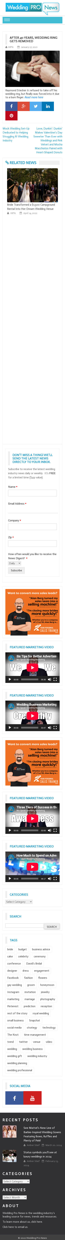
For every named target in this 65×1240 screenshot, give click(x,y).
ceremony (40, 956)
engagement (41, 970)
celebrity (23, 956)
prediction (29, 1006)
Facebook (13, 977)
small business (15, 1020)
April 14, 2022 (30, 213)
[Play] (10, 679)
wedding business (32, 1049)
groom (31, 985)
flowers (42, 977)
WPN (10, 47)
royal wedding (41, 1013)
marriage (30, 999)
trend (10, 1041)
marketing (13, 999)
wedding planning (17, 1063)
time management (35, 1034)
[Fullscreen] (55, 679)
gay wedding (14, 985)
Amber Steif (33, 1145)
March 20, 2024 (54, 1145)
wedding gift (14, 1056)
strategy (32, 1027)
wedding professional (19, 1070)
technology (49, 1027)
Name (12, 486)
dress (26, 970)
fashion (28, 977)
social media (14, 1027)
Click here (8, 1227)
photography (47, 999)
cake (10, 956)
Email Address (17, 503)
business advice (41, 949)
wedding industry (37, 1056)
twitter (23, 1041)
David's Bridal (34, 963)
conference (14, 963)
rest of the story (17, 1013)
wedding (12, 1049)
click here (36, 1221)
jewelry (45, 992)
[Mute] (49, 679)
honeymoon (47, 985)
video (49, 1041)
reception (46, 1006)
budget (22, 949)
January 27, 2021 (29, 47)
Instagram (13, 992)
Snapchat (34, 1020)
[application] (32, 667)
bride (10, 949)
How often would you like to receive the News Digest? (32, 556)
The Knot (13, 1034)
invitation (30, 992)
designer (12, 970)
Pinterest (12, 1006)
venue (36, 1041)
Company (14, 520)
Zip (11, 537)
